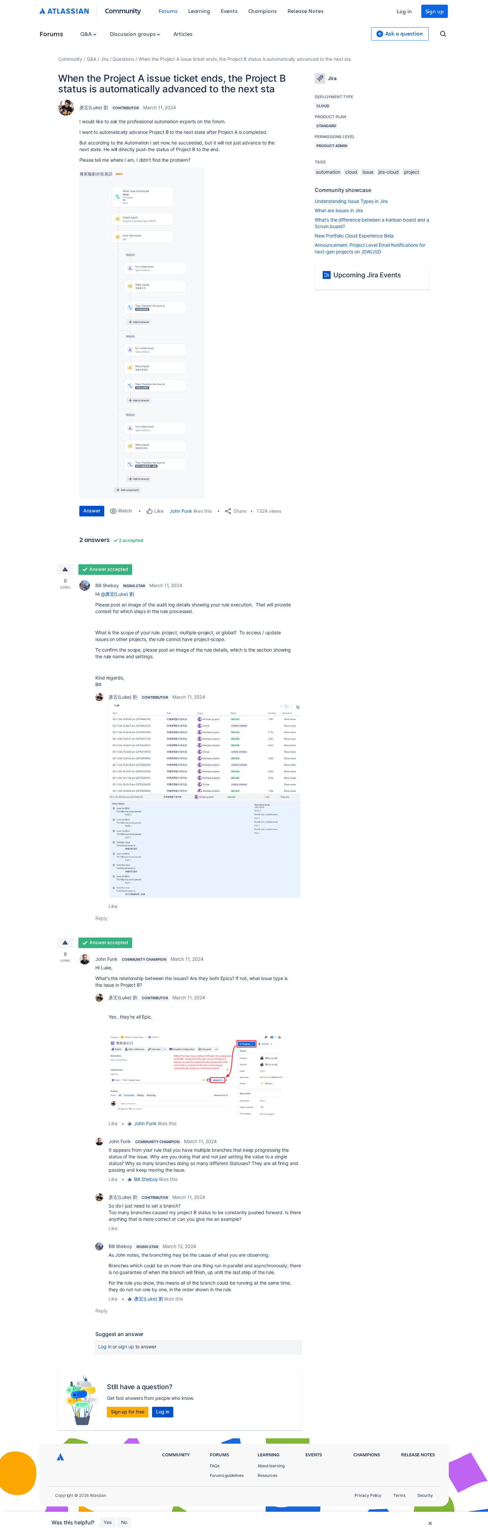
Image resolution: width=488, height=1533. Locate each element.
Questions (123, 59)
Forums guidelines (227, 1475)
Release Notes (305, 10)
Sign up (434, 11)
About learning (271, 1465)
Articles (183, 33)
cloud (351, 172)
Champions (262, 10)
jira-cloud (388, 172)
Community (123, 10)
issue (368, 172)
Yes (108, 1522)
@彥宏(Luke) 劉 (117, 594)
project (411, 172)
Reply (101, 918)
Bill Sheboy (107, 585)
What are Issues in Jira (339, 210)
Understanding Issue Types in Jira (351, 201)
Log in (404, 11)
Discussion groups (133, 33)
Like (113, 906)
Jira (105, 59)
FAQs (214, 1465)
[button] (141, 333)
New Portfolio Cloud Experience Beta (354, 235)
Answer (91, 510)
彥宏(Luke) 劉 (93, 107)
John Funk (181, 511)
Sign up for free (127, 1411)
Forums (168, 10)
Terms (399, 1495)
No (124, 1522)
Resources (267, 1475)
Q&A (86, 33)
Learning (199, 10)
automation (328, 172)
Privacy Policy (368, 1495)
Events (229, 10)
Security (425, 1495)
